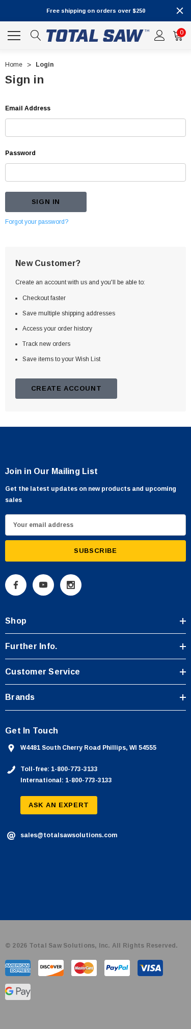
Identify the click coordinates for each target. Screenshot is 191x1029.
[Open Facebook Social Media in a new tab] (15, 585)
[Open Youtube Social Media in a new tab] (43, 585)
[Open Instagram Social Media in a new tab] (70, 585)
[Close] (179, 11)
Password (20, 153)
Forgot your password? (36, 221)
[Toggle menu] (15, 34)
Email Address (27, 108)
